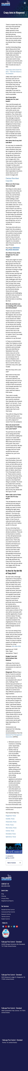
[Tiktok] (9, 926)
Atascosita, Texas (11, 822)
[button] (24, 3)
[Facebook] (3, 926)
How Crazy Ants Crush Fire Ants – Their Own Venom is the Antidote (13, 71)
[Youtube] (17, 926)
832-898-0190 (16, 646)
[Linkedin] (14, 926)
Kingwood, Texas (11, 816)
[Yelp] (6, 926)
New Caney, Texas (11, 828)
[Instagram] (11, 926)
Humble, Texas (10, 819)
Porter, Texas (10, 825)
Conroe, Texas (10, 831)
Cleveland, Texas (11, 834)
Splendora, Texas (11, 837)
